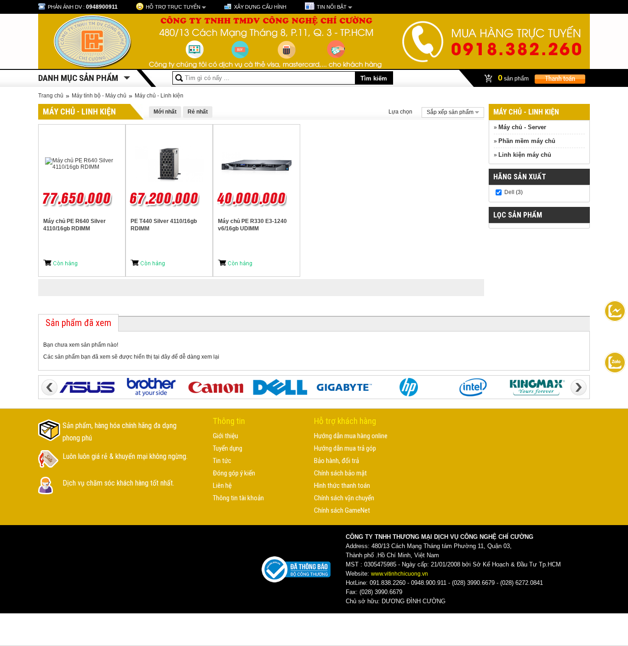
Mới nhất (165, 112)
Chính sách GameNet (342, 510)
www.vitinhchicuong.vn (399, 574)
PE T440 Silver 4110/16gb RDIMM (164, 225)
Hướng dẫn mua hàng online (351, 436)
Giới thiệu (225, 436)
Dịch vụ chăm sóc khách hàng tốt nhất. (118, 483)
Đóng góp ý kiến (234, 473)
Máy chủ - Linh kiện (159, 95)
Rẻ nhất (198, 112)
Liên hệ (222, 485)
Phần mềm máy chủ (526, 140)
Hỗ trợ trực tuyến (173, 7)
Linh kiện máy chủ (524, 154)
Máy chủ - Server (522, 127)
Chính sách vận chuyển (344, 498)
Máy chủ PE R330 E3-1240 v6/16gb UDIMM (252, 225)
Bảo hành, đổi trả (336, 461)
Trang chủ (50, 95)
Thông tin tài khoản (238, 498)
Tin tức (222, 461)
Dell (509, 192)
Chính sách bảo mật (340, 473)
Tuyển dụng (227, 448)
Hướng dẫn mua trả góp (345, 448)
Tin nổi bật (332, 7)
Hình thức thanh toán (342, 485)
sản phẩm (514, 77)
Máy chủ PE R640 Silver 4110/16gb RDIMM (74, 225)
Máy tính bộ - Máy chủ (99, 95)
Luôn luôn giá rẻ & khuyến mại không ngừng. (125, 456)
